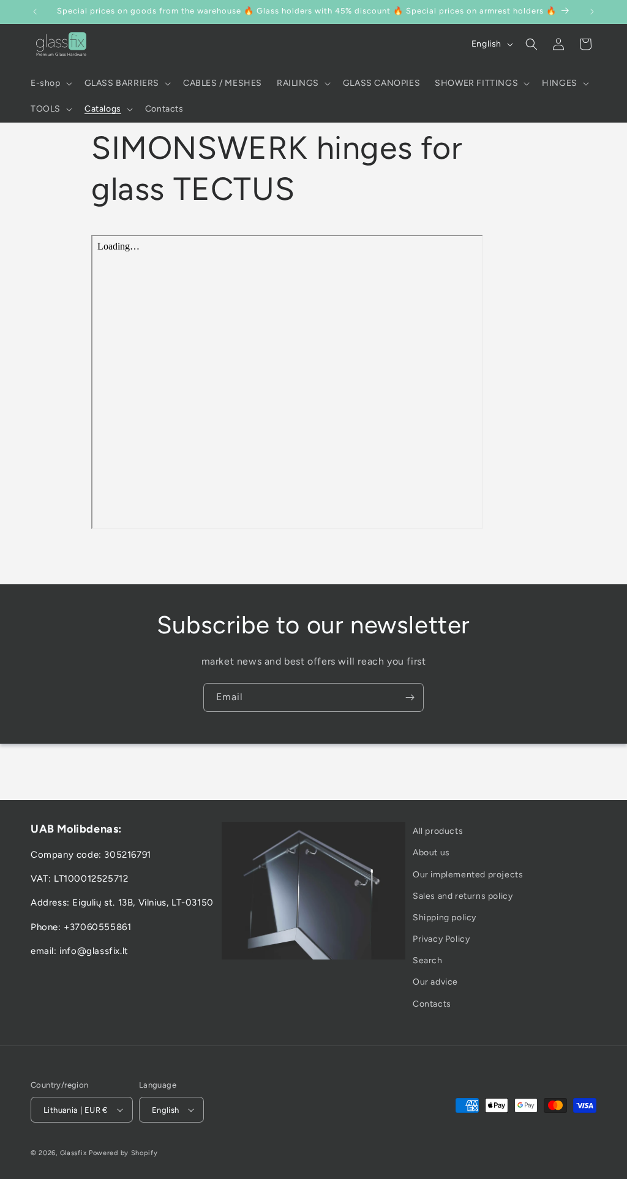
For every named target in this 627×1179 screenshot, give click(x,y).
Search (428, 960)
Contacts (432, 1004)
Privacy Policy (441, 939)
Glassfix (73, 1153)
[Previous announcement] (34, 11)
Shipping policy (444, 917)
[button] (50, 83)
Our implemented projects (468, 874)
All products (438, 831)
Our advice (435, 982)
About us (431, 852)
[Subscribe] (409, 697)
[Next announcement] (592, 11)
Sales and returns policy (462, 896)
